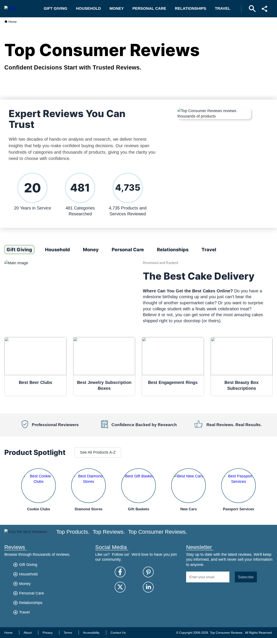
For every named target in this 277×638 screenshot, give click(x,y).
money (117, 8)
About (28, 632)
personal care (149, 8)
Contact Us (118, 632)
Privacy (48, 632)
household (88, 8)
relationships (190, 8)
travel (222, 8)
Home (12, 21)
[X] (120, 587)
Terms (68, 632)
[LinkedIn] (148, 587)
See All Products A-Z (98, 452)
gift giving (55, 8)
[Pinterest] (148, 572)
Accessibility (91, 632)
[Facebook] (120, 572)
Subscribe (246, 577)
